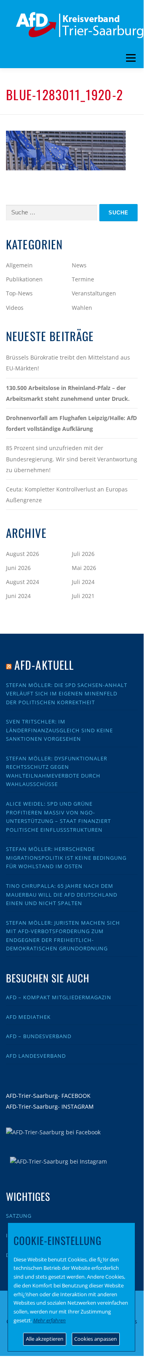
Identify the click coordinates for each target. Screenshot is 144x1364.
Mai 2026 (84, 568)
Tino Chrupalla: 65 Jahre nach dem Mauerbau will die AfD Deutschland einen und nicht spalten (61, 894)
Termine (83, 279)
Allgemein (19, 265)
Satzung (19, 1215)
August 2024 (22, 582)
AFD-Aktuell (44, 665)
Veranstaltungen (94, 293)
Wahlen (82, 307)
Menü (131, 58)
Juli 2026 (83, 554)
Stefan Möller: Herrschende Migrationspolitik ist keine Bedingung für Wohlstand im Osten (66, 857)
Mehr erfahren (49, 1320)
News (79, 265)
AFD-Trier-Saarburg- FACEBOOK (48, 1095)
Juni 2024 (18, 596)
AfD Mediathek (28, 1016)
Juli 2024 (83, 582)
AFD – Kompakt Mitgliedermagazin (58, 997)
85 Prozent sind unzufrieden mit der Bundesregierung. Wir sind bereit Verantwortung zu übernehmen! (71, 458)
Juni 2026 (18, 568)
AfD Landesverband (36, 1055)
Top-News (19, 293)
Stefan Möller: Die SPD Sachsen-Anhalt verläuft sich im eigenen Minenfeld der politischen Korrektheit (66, 693)
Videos (15, 307)
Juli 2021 (83, 596)
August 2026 (22, 554)
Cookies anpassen (95, 1338)
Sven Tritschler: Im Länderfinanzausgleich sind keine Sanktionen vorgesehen (59, 730)
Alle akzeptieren (44, 1338)
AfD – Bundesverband (38, 1036)
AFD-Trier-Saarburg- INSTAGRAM (50, 1106)
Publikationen (24, 279)
